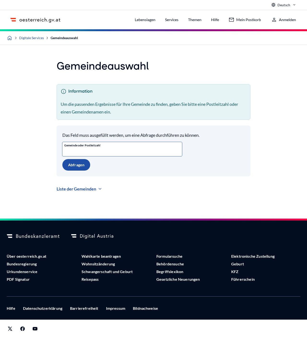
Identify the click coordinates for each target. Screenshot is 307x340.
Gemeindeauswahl (64, 38)
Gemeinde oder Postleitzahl (82, 145)
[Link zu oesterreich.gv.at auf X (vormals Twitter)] (10, 329)
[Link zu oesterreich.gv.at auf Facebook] (22, 329)
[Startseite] (9, 38)
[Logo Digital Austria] (97, 236)
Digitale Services (31, 38)
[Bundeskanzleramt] (33, 236)
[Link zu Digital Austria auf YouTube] (35, 329)
